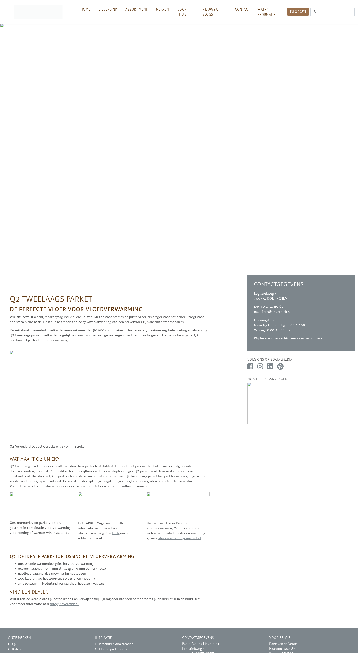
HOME (85, 9)
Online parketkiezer (114, 649)
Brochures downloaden (116, 644)
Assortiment (136, 9)
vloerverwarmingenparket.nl (179, 538)
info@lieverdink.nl (64, 604)
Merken (162, 9)
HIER (115, 533)
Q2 (14, 644)
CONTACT (242, 9)
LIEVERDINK (108, 9)
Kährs (16, 649)
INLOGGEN (298, 12)
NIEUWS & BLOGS (210, 11)
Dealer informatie (266, 12)
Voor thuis (182, 11)
